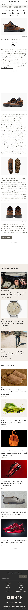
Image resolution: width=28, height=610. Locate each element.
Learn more (19, 7)
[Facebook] (16, 602)
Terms (20, 589)
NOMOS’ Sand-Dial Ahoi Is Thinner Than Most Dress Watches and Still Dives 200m (13, 323)
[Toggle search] (26, 1)
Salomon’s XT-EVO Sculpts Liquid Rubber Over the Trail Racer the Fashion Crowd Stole (12, 484)
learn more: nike (6, 237)
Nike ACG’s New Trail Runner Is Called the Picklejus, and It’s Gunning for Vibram (13, 422)
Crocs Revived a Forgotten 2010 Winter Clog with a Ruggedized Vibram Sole (14, 513)
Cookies (21, 587)
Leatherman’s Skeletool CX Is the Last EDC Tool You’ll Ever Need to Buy (13, 294)
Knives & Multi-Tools (6, 290)
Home (2, 4)
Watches (3, 319)
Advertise (7, 587)
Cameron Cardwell (6, 39)
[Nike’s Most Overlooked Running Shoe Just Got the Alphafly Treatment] (14, 528)
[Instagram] (8, 602)
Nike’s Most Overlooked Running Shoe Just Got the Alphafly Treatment (13, 541)
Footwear (10, 4)
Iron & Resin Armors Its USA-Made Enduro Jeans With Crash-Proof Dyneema (12, 354)
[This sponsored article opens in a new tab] (14, 280)
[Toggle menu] (1, 1)
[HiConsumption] (14, 1)
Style (5, 4)
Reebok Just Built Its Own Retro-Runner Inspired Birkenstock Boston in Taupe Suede (14, 392)
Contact (7, 589)
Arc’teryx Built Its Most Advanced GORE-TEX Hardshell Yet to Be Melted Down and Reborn (14, 453)
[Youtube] (20, 602)
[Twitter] (12, 602)
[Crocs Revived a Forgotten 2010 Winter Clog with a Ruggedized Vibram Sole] (14, 499)
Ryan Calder (4, 396)
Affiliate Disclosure (21, 591)
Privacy (21, 585)
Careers (7, 591)
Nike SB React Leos (7, 68)
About (7, 585)
